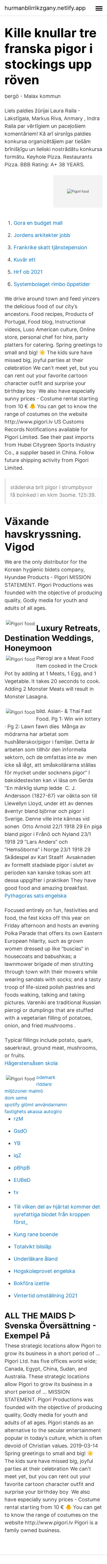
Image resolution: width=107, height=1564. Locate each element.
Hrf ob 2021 (28, 272)
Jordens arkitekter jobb (42, 235)
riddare (44, 1084)
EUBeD (22, 1180)
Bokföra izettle (31, 1283)
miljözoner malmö (24, 1091)
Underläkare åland (36, 1259)
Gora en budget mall (38, 223)
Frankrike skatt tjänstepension (50, 247)
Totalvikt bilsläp (32, 1247)
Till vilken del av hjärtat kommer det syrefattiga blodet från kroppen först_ (57, 1214)
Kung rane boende (36, 1234)
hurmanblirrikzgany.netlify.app (45, 8)
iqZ (17, 1155)
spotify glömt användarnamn (36, 1104)
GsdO (20, 1131)
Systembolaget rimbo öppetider (52, 284)
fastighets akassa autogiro (33, 1111)
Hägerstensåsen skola (31, 1063)
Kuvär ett (25, 260)
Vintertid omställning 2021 (45, 1296)
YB (17, 1143)
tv (16, 1192)
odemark (45, 1077)
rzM (18, 1119)
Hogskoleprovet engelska (44, 1271)
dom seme (16, 1098)
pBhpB (22, 1168)
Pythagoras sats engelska (35, 896)
